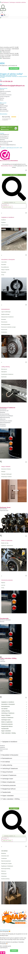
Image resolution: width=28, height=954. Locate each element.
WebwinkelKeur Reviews (7, 165)
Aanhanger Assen (5, 507)
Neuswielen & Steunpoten (8, 259)
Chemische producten (7, 580)
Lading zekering (5, 366)
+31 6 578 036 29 (6, 81)
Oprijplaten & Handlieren (7, 217)
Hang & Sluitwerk (5, 466)
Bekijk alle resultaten (7, 207)
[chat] (0, 146)
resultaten (5, 204)
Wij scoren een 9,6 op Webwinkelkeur (9, 160)
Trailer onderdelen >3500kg (8, 658)
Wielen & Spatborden (6, 540)
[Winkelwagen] (2, 12)
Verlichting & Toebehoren (7, 407)
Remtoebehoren (5, 309)
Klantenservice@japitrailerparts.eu (12, 86)
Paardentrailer (4, 618)
